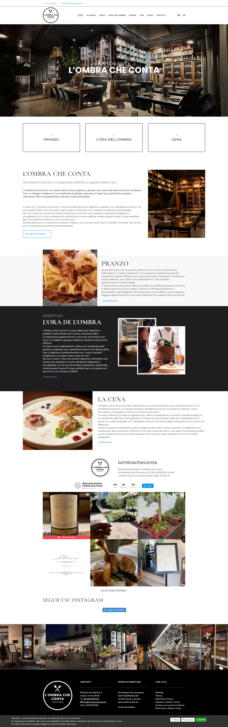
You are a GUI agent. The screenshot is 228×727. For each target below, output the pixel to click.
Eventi (150, 15)
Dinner (132, 15)
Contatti (160, 15)
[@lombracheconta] (77, 485)
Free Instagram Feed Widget (115, 591)
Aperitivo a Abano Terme (167, 702)
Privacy (158, 695)
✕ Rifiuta (175, 720)
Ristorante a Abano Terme (168, 708)
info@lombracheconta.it (73, 3)
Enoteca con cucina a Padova (169, 705)
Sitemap (159, 692)
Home (80, 15)
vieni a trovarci (36, 234)
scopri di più (110, 301)
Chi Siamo (91, 15)
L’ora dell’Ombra (117, 15)
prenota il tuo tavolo (114, 81)
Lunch (102, 15)
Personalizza (188, 720)
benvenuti (114, 57)
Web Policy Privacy (164, 699)
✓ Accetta (201, 719)
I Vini (141, 15)
